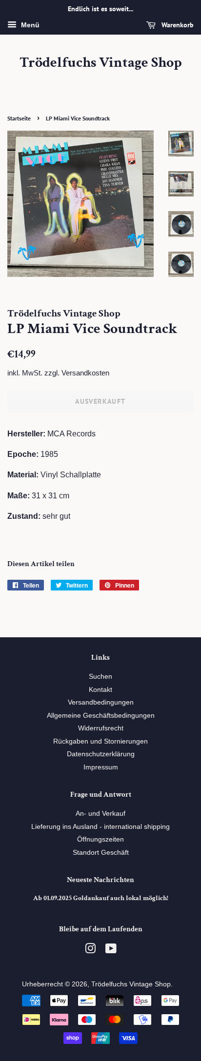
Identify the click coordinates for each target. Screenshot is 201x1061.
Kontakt (100, 689)
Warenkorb (177, 24)
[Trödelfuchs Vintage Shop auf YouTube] (111, 950)
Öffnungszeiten (100, 839)
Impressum (100, 767)
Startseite (19, 118)
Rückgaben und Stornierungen (100, 741)
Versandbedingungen (101, 702)
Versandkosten (85, 373)
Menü (29, 25)
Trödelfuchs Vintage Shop (101, 63)
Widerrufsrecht (100, 728)
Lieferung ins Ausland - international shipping (100, 826)
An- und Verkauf (100, 813)
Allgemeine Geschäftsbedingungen (101, 715)
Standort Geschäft (101, 852)
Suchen (100, 676)
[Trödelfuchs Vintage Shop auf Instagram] (90, 950)
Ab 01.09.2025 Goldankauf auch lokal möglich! (100, 898)
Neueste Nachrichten (100, 879)
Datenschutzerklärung (101, 754)
